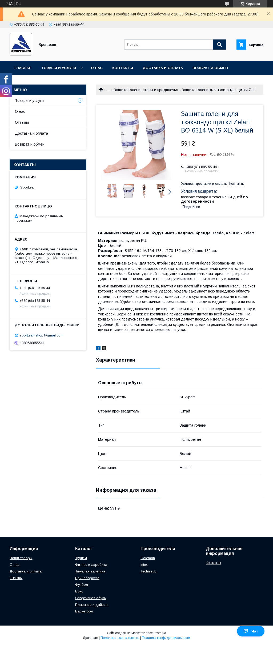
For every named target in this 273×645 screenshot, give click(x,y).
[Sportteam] (21, 54)
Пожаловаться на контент (120, 638)
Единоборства (87, 578)
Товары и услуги (58, 68)
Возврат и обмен (210, 68)
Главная (22, 68)
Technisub (148, 571)
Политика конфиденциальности (166, 638)
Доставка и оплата (163, 68)
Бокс (79, 591)
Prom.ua (160, 633)
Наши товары (21, 558)
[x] (104, 349)
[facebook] (98, 349)
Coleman (147, 558)
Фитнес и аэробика (91, 565)
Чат (254, 631)
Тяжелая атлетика (90, 571)
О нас (97, 68)
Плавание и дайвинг (92, 605)
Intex (144, 565)
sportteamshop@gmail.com (41, 335)
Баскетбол (84, 611)
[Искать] (219, 44)
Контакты (122, 68)
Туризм (81, 558)
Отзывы (22, 122)
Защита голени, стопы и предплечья (146, 90)
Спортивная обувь (90, 598)
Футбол (81, 585)
